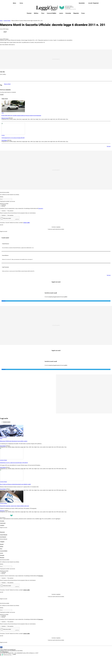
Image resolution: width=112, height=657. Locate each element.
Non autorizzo (10, 210)
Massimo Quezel (5, 118)
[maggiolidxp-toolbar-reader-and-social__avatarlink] (2, 32)
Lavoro (61, 13)
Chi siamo (2, 520)
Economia (68, 13)
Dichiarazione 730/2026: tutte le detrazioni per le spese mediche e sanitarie (13, 441)
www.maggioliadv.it (4, 651)
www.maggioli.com (11, 649)
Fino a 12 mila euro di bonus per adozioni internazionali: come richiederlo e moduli (15, 484)
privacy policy (27, 222)
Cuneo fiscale (59, 16)
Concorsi (3, 206)
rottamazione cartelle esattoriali (72, 16)
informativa (40, 208)
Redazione (5, 31)
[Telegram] (60, 285)
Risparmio (76, 13)
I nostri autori (2, 523)
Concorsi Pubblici (51, 13)
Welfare (36, 13)
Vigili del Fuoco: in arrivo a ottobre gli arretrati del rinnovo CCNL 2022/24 (14, 462)
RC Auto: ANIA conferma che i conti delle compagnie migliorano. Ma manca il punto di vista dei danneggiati (21, 115)
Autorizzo (4, 210)
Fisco (42, 13)
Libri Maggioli (3, 536)
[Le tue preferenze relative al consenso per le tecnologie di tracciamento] (7, 654)
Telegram (3, 300)
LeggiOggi (3, 204)
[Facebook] (52, 285)
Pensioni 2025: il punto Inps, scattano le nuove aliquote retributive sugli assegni (14, 505)
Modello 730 (42, 16)
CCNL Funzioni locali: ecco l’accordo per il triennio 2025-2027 (13, 137)
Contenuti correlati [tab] (6, 422)
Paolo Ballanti (4, 140)
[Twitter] (56, 285)
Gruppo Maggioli (3, 534)
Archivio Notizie (7, 20)
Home (1, 20)
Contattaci (2, 525)
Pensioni (29, 13)
